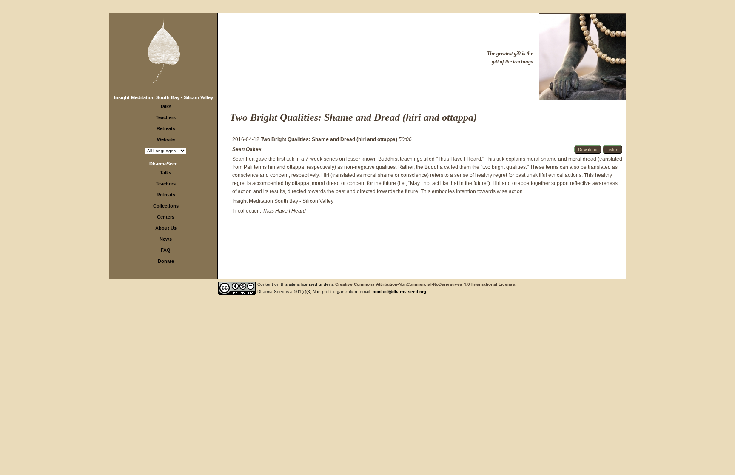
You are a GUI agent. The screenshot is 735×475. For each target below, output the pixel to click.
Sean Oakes (247, 149)
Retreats (166, 128)
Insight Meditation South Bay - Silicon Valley (163, 97)
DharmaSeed (163, 163)
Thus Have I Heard (284, 211)
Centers (165, 216)
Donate (166, 261)
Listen (612, 149)
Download (588, 149)
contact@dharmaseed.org (399, 291)
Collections (166, 205)
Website (166, 139)
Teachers (166, 117)
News (166, 239)
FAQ (166, 250)
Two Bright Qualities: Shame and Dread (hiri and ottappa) (330, 139)
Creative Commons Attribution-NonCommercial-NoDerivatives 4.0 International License (425, 284)
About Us (166, 227)
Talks (165, 106)
